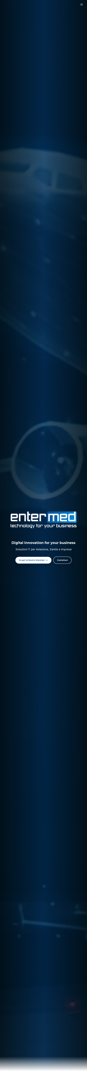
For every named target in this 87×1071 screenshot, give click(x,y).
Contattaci (62, 560)
